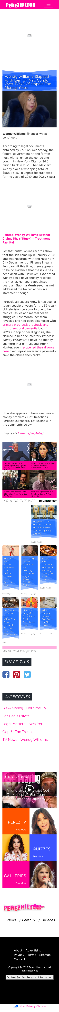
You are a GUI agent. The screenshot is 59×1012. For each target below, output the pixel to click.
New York (37, 723)
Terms (31, 955)
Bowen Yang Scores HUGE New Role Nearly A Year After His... (42, 494)
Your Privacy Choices (33, 1006)
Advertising (33, 950)
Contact (19, 959)
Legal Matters (13, 723)
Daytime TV (36, 708)
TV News (9, 739)
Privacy (19, 955)
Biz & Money (12, 708)
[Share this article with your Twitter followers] (27, 674)
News (11, 920)
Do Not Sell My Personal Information (29, 977)
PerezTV (28, 920)
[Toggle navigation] (48, 4)
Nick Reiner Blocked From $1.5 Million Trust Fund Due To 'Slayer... (15, 494)
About (18, 950)
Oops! (7, 731)
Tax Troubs (24, 731)
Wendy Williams (34, 739)
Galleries (48, 920)
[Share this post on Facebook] (6, 674)
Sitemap (45, 955)
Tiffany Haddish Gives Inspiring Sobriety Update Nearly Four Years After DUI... (15, 466)
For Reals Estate (16, 716)
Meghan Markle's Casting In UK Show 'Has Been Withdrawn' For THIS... (43, 465)
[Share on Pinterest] (16, 674)
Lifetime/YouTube (30, 433)
